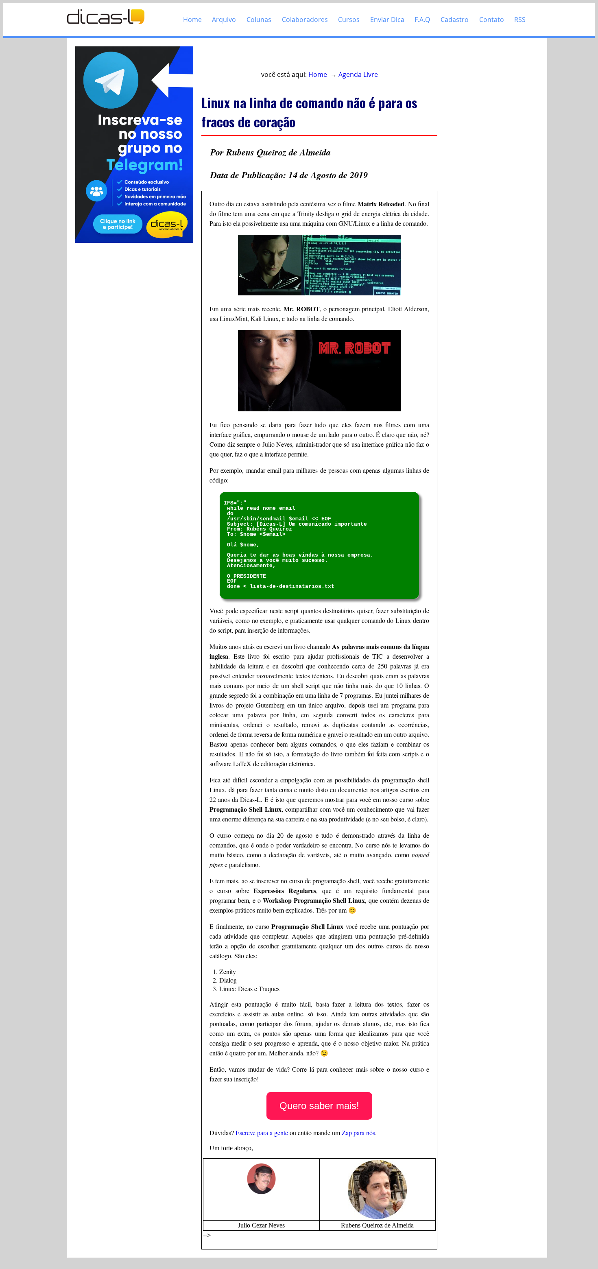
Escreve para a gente (262, 1132)
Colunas (259, 19)
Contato (491, 19)
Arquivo (224, 19)
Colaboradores (305, 19)
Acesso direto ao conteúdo (249, 57)
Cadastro (455, 19)
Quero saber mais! (319, 1105)
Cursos (349, 19)
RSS (520, 19)
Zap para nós (358, 1132)
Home (192, 19)
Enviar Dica (387, 19)
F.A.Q (422, 19)
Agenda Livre (358, 74)
